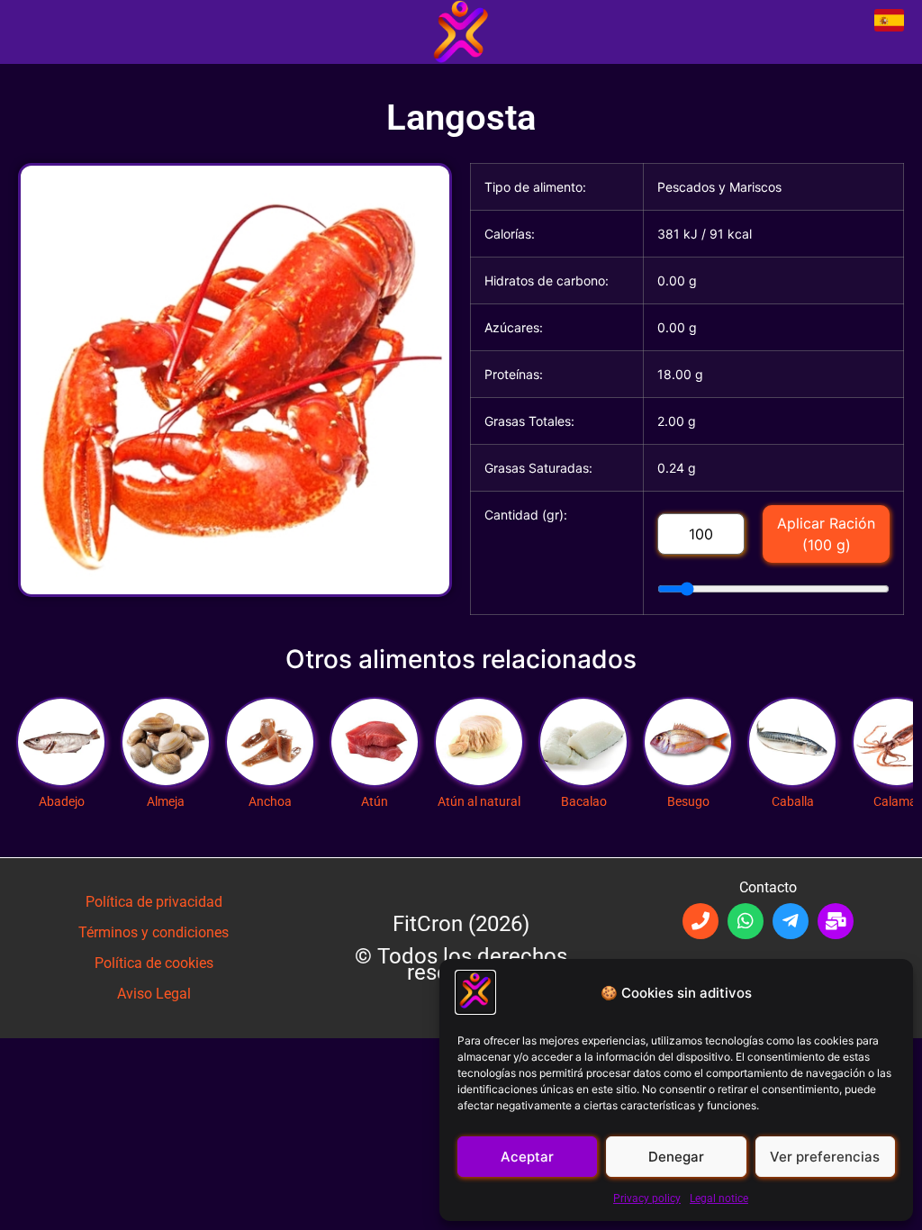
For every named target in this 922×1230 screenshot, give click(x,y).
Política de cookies (154, 963)
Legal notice (719, 1198)
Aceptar (527, 1156)
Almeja (166, 733)
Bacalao (583, 733)
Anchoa (270, 733)
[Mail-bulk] (836, 921)
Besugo (688, 733)
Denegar (676, 1156)
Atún (375, 733)
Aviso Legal (154, 993)
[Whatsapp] (746, 921)
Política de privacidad (154, 901)
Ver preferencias (825, 1156)
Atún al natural (479, 733)
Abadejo (61, 733)
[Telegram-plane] (791, 921)
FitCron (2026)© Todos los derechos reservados (461, 948)
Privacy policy (647, 1198)
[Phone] (700, 921)
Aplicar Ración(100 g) (826, 534)
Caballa (792, 733)
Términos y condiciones (153, 932)
